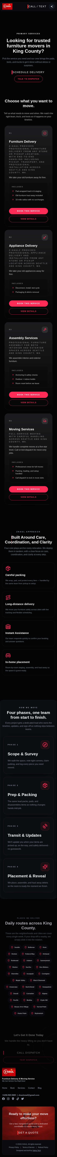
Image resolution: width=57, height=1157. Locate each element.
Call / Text (37, 6)
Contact (31, 1088)
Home (4, 1088)
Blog (39, 1088)
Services (21, 1088)
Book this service (28, 211)
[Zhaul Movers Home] (7, 6)
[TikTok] (17, 1098)
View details (28, 219)
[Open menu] (52, 6)
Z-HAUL (24, 1144)
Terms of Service (28, 1147)
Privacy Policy (14, 1147)
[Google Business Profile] (13, 1098)
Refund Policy (43, 1147)
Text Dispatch (28, 1060)
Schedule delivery (29, 72)
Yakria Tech (36, 1150)
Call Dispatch (28, 1052)
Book (12, 1088)
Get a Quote (28, 1132)
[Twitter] (22, 1098)
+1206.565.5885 (9, 1095)
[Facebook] (3, 1098)
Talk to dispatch (28, 79)
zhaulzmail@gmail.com (29, 1095)
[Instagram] (8, 1098)
